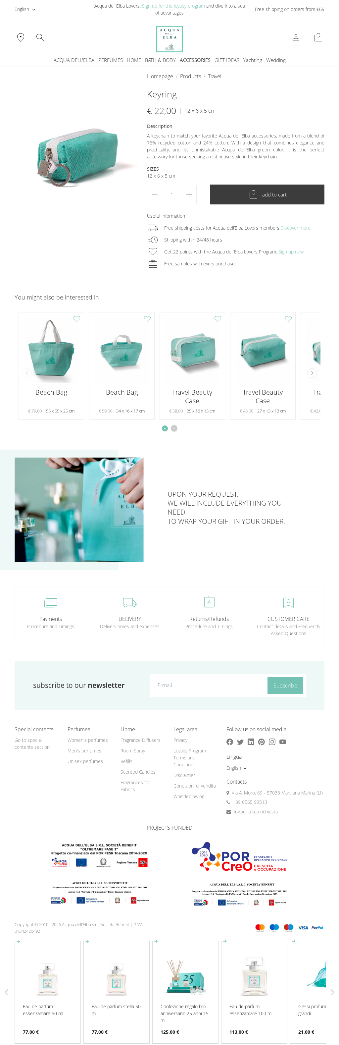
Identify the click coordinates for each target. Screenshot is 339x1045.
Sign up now (291, 251)
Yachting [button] (252, 60)
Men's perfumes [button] (84, 750)
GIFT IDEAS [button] (227, 60)
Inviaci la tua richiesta (256, 811)
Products (190, 76)
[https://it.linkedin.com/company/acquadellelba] (251, 741)
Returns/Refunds (209, 619)
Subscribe (285, 685)
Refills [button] (126, 761)
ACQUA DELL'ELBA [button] (74, 60)
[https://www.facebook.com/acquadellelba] (229, 741)
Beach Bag (51, 392)
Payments (50, 619)
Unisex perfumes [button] (85, 761)
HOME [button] (134, 60)
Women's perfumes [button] (88, 740)
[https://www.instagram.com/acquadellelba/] (272, 741)
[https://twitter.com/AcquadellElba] (240, 741)
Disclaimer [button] (184, 775)
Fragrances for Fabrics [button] (135, 786)
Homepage (160, 76)
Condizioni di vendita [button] (194, 786)
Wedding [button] (276, 60)
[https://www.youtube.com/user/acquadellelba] (282, 741)
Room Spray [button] (133, 750)
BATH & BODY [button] (160, 60)
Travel (214, 76)
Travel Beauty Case (192, 396)
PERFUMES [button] (110, 60)
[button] (312, 373)
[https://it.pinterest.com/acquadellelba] (261, 741)
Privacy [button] (180, 740)
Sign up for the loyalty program (173, 6)
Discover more (295, 228)
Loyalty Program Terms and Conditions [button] (189, 757)
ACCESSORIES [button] (195, 60)
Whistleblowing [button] (188, 796)
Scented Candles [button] (138, 772)
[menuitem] (253, 60)
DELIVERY (130, 619)
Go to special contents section (32, 743)
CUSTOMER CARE (288, 619)
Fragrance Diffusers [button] (141, 740)
